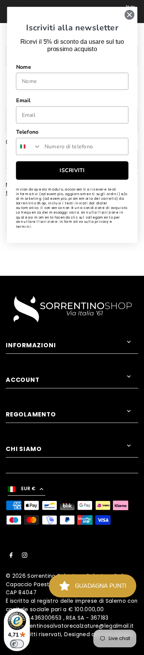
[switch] (17, 644)
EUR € (28, 489)
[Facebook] (11, 556)
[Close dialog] (129, 15)
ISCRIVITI (72, 170)
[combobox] (28, 146)
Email (23, 100)
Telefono (27, 132)
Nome (23, 67)
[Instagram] (24, 556)
